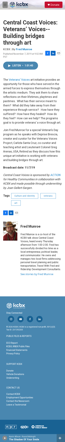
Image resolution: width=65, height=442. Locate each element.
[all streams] (61, 438)
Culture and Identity (25, 196)
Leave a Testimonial (16, 404)
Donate (54, 4)
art (16, 203)
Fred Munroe (24, 49)
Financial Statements (16, 350)
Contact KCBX (13, 394)
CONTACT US (13, 388)
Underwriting (12, 378)
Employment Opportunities (19, 397)
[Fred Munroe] (10, 231)
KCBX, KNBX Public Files (18, 346)
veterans (48, 196)
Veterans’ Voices (19, 79)
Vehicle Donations (15, 374)
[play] (5, 438)
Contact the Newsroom (17, 401)
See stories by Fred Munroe (37, 274)
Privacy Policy (13, 353)
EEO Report (12, 343)
